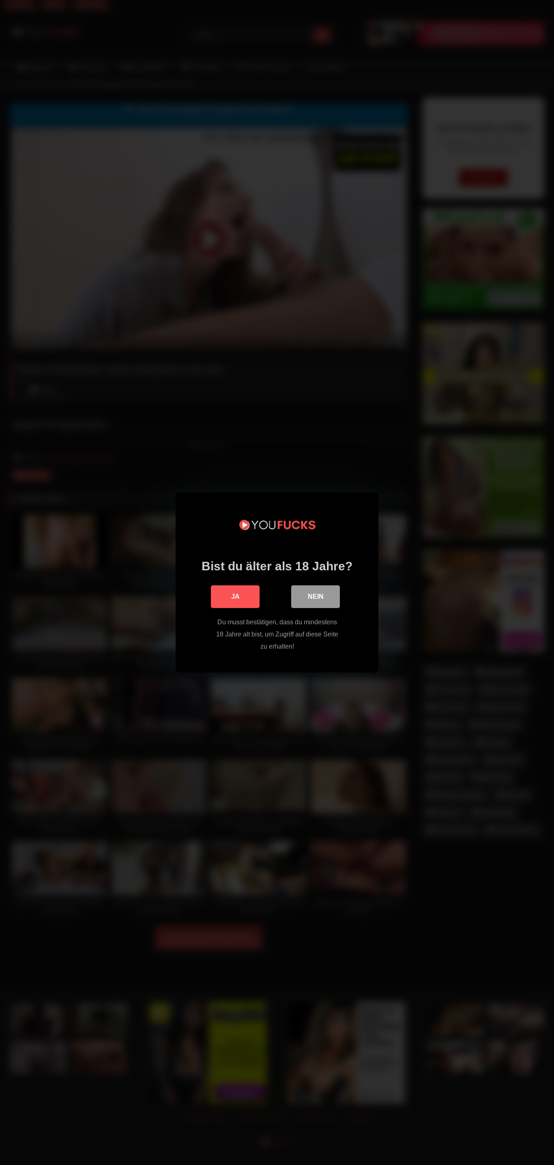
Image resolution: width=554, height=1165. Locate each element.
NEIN (316, 596)
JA (235, 596)
